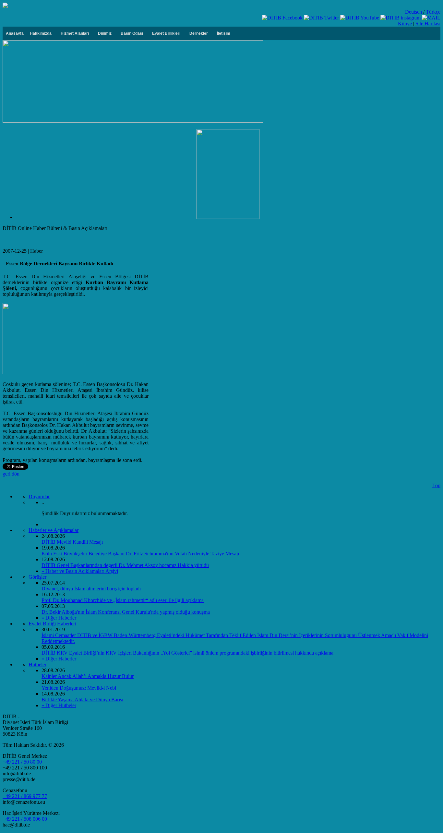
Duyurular (39, 496)
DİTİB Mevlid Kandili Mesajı (72, 542)
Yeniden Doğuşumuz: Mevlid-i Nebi (79, 688)
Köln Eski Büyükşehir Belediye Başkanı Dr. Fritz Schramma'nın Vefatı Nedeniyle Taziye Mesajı (140, 553)
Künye (405, 23)
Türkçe (433, 12)
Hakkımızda (41, 33)
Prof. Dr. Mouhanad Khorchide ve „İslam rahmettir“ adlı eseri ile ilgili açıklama (123, 600)
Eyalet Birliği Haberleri (52, 623)
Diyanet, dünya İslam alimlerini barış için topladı (91, 588)
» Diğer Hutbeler (59, 705)
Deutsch (413, 12)
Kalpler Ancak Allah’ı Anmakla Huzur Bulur (88, 676)
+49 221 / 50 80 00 (22, 762)
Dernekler (198, 33)
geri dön (11, 474)
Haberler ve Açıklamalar (53, 530)
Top (436, 485)
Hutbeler (37, 664)
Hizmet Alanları (75, 33)
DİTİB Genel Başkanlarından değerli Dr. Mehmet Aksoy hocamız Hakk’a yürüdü (125, 565)
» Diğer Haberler (59, 618)
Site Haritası (427, 23)
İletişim (223, 33)
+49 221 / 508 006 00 (25, 819)
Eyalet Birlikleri (166, 33)
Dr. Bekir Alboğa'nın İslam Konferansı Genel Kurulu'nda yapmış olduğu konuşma (126, 612)
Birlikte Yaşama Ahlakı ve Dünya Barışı (82, 699)
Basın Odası (132, 33)
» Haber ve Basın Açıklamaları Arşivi (80, 571)
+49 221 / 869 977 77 (25, 796)
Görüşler (37, 577)
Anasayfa (15, 33)
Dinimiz (105, 33)
